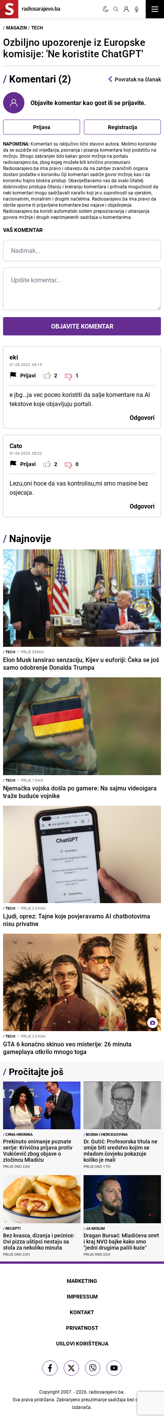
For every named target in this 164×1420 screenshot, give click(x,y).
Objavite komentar (82, 326)
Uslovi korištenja (82, 1343)
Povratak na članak (138, 79)
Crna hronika (18, 1134)
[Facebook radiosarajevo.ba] (50, 1368)
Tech (37, 27)
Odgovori (142, 417)
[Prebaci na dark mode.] (106, 9)
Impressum (82, 1296)
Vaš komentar (23, 229)
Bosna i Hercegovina (106, 1134)
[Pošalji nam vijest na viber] (92, 1368)
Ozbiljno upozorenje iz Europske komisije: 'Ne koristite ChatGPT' (74, 48)
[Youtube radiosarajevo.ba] (114, 1368)
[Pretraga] (116, 9)
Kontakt (82, 1312)
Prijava (41, 127)
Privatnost (82, 1327)
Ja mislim (94, 1228)
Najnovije (30, 538)
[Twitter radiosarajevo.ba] (71, 1368)
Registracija (122, 127)
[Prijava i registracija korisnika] (126, 9)
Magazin (16, 27)
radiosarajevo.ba (106, 1392)
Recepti (12, 1228)
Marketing (82, 1280)
